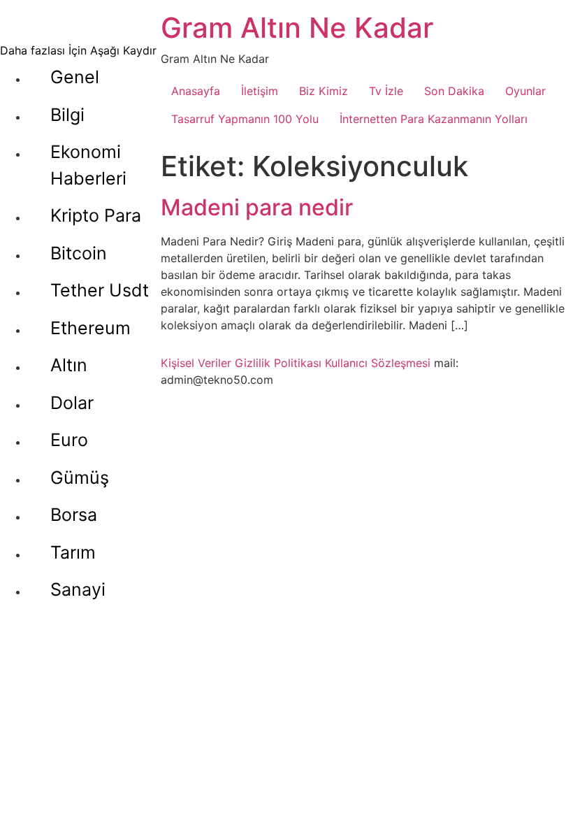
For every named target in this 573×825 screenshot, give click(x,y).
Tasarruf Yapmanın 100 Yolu (245, 119)
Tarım (73, 552)
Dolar (72, 402)
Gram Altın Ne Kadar (297, 27)
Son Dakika (454, 91)
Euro (69, 439)
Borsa (73, 514)
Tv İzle (386, 91)
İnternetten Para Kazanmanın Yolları (434, 119)
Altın (68, 364)
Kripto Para (95, 215)
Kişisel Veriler (196, 363)
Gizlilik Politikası (278, 363)
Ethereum (90, 327)
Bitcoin (78, 253)
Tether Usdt (99, 290)
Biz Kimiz (323, 91)
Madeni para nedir (257, 207)
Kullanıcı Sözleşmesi (377, 363)
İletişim (259, 91)
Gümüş (79, 477)
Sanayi (78, 589)
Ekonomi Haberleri (88, 165)
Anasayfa (195, 91)
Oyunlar (525, 91)
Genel (74, 76)
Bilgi (67, 114)
